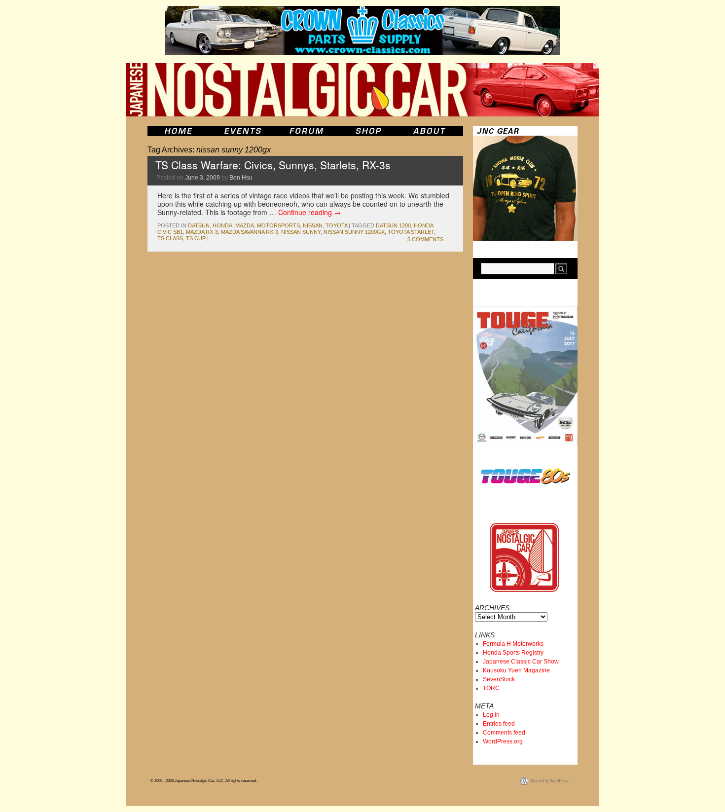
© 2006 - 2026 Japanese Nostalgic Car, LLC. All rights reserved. (203, 780)
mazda (244, 225)
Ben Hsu (241, 177)
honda (222, 225)
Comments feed (504, 732)
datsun (199, 225)
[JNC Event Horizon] (242, 131)
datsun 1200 (393, 225)
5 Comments (425, 239)
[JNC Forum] (307, 131)
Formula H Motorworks (513, 643)
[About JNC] (430, 131)
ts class (170, 238)
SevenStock (499, 679)
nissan (313, 225)
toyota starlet (411, 232)
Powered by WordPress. (549, 780)
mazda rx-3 (202, 232)
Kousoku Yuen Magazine (516, 670)
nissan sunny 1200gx (354, 232)
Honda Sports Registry (513, 652)
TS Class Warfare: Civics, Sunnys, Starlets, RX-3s (273, 164)
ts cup (196, 238)
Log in (491, 714)
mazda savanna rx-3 (249, 232)
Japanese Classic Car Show (521, 661)
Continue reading (309, 212)
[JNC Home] (178, 131)
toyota (336, 225)
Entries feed (499, 723)
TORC (491, 688)
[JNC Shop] (368, 131)
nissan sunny (301, 232)
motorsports (278, 225)
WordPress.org (503, 741)
